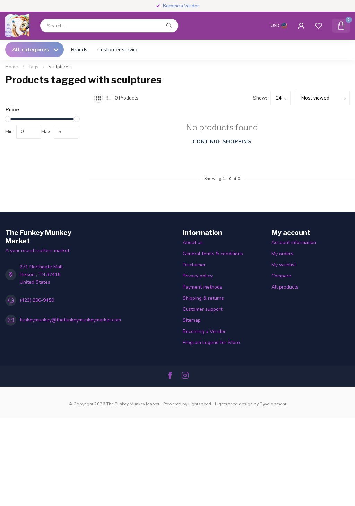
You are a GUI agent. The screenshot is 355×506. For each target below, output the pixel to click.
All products (284, 287)
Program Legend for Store (211, 342)
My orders (282, 253)
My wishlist (283, 264)
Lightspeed (199, 404)
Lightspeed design (234, 404)
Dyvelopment (273, 404)
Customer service (118, 49)
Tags (33, 67)
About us (193, 242)
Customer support (202, 309)
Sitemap (192, 320)
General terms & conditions (213, 253)
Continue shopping (222, 141)
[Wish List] (318, 26)
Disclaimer (194, 264)
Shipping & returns (203, 298)
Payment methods (202, 287)
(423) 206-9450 (37, 300)
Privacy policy (198, 276)
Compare (281, 276)
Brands (79, 49)
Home (11, 67)
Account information (293, 242)
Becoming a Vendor (204, 331)
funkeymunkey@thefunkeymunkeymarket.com (70, 320)
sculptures (60, 67)
